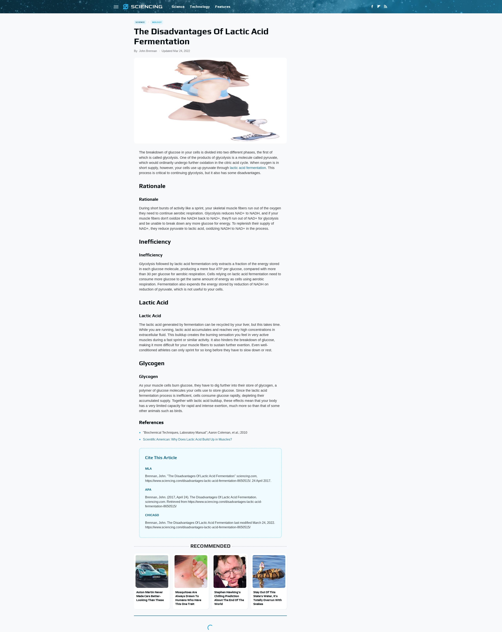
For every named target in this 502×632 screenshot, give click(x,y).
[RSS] (385, 7)
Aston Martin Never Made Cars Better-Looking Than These (150, 596)
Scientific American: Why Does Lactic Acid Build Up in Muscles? (187, 439)
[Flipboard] (379, 7)
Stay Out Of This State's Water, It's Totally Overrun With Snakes (267, 598)
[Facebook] (372, 7)
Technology (200, 7)
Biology (157, 22)
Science (178, 7)
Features (222, 7)
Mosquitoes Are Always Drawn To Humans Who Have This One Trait (188, 598)
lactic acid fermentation (248, 168)
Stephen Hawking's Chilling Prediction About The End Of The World (229, 598)
